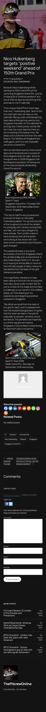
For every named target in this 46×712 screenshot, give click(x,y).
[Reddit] (24, 408)
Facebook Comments (29, 495)
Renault (23, 439)
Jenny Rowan (16, 78)
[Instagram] (38, 408)
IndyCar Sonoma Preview (8, 461)
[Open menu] (6, 26)
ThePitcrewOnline (12, 20)
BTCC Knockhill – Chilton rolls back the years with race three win (18, 637)
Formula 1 (13, 434)
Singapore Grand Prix (12, 444)
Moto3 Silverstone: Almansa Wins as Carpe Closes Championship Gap (17, 625)
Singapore (33, 439)
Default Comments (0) (12, 495)
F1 (5, 434)
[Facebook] (6, 408)
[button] (7, 503)
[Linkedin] (15, 408)
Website (6, 567)
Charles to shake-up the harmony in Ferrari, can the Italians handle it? (27, 461)
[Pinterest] (20, 408)
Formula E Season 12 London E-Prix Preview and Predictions (17, 613)
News (16, 81)
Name (6, 546)
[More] (6, 413)
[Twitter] (10, 408)
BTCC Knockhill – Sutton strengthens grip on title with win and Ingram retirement (18, 649)
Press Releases (24, 81)
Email (6, 557)
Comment (8, 517)
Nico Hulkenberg (11, 439)
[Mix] (29, 408)
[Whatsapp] (33, 408)
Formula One (8, 81)
